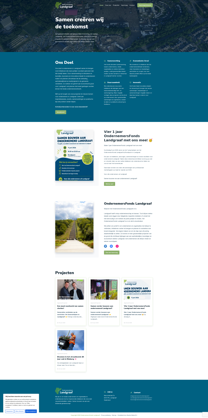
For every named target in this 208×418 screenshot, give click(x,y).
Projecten (116, 5)
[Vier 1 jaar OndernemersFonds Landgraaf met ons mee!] (137, 289)
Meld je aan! (109, 184)
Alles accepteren (31, 411)
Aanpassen (9, 411)
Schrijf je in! (61, 112)
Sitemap (114, 415)
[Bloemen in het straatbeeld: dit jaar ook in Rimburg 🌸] (70, 340)
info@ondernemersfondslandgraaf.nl (139, 396)
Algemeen (59, 303)
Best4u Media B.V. (132, 415)
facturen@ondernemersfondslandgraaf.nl (141, 399)
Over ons (108, 5)
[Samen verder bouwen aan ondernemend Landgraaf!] (104, 289)
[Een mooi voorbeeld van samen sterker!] (70, 289)
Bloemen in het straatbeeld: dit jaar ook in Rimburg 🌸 (70, 358)
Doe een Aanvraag (112, 252)
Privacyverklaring (106, 415)
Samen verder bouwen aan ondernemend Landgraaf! (102, 307)
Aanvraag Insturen (145, 5)
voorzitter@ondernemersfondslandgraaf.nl (141, 397)
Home (101, 5)
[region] (21, 404)
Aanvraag (124, 5)
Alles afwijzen (20, 411)
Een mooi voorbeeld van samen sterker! (70, 307)
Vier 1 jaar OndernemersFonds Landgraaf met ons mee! (137, 307)
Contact (132, 5)
